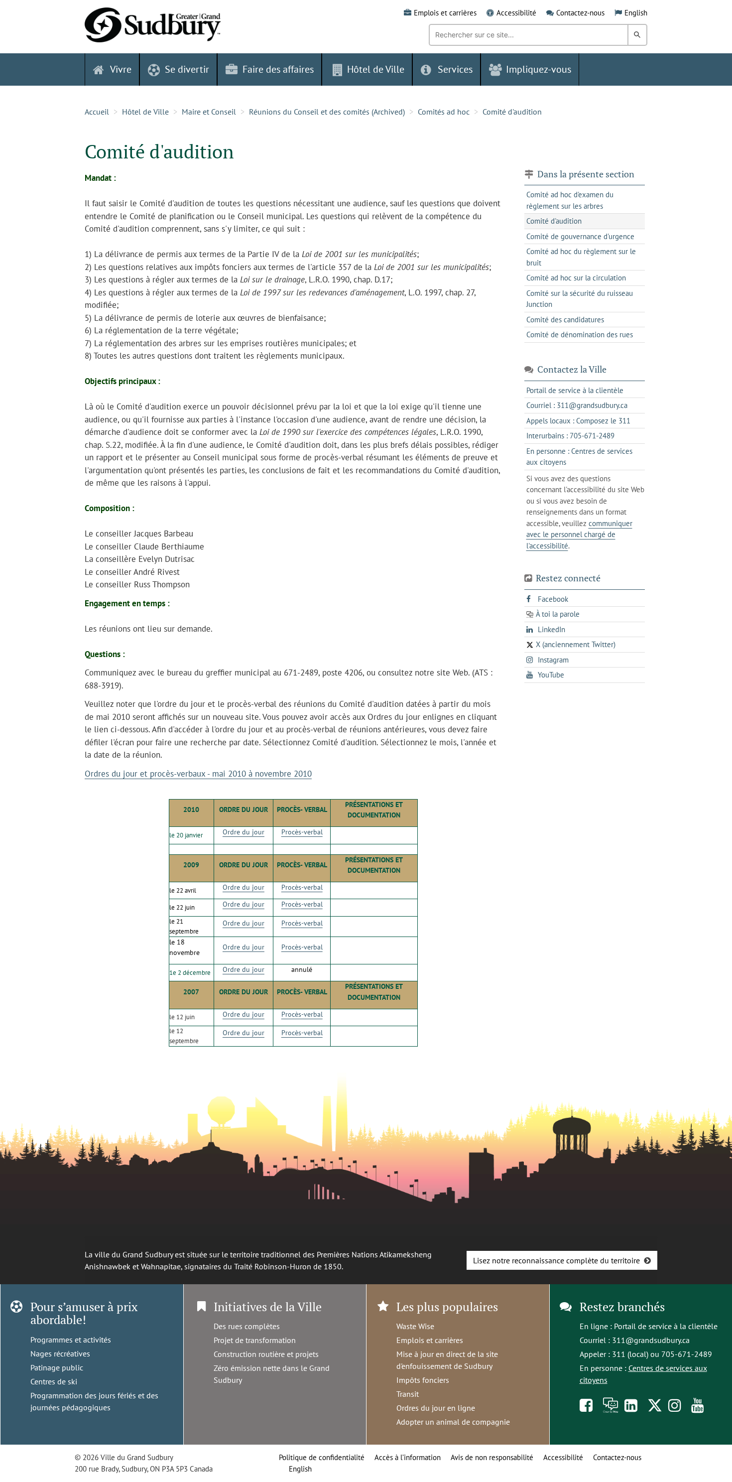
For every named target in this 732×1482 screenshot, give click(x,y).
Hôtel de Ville (145, 112)
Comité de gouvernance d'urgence (580, 236)
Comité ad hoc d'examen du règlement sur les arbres (569, 200)
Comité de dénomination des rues (579, 334)
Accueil (97, 112)
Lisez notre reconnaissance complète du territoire (556, 1260)
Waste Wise (415, 1326)
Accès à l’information (407, 1457)
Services (455, 69)
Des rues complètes (247, 1326)
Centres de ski (53, 1381)
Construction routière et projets (266, 1354)
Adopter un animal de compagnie (453, 1422)
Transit (407, 1394)
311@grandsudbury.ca (651, 1340)
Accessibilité (516, 12)
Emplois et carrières (445, 12)
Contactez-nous (580, 12)
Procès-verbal (302, 831)
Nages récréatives (60, 1353)
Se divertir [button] (187, 69)
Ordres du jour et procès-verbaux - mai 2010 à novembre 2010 (198, 773)
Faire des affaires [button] (278, 69)
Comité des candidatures (565, 319)
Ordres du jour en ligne (435, 1408)
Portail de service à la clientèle (666, 1326)
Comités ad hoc (444, 112)
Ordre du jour (243, 831)
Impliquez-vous (538, 69)
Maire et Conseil (209, 112)
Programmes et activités (70, 1340)
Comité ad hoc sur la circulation (576, 277)
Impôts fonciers (422, 1380)
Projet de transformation (255, 1340)
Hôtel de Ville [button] (375, 69)
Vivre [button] (120, 69)
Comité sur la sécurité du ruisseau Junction (579, 298)
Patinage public (56, 1367)
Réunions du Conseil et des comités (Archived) (327, 112)
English (635, 12)
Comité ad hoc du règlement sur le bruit (581, 257)
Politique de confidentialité (322, 1457)
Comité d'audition (512, 112)
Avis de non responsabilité (492, 1457)
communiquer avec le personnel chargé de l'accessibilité (579, 534)
